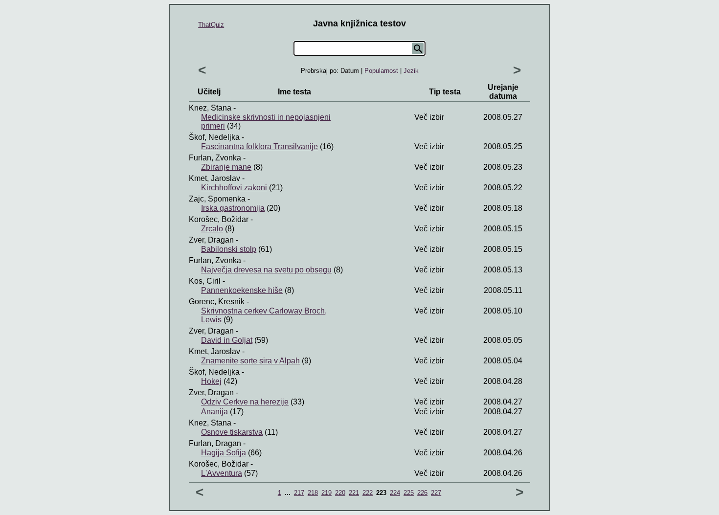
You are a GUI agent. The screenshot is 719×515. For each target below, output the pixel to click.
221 (354, 492)
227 (436, 492)
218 (313, 492)
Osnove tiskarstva (232, 432)
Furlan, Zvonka (215, 158)
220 (340, 492)
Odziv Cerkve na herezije (245, 402)
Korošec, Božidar (218, 219)
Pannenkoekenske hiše (242, 290)
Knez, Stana (210, 108)
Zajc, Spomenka (217, 199)
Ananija (214, 411)
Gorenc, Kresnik (217, 301)
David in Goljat (226, 340)
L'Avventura (221, 473)
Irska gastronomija (233, 208)
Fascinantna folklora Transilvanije (259, 146)
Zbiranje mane (226, 167)
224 (395, 492)
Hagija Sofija (223, 452)
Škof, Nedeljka (214, 137)
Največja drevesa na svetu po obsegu (266, 270)
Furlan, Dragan (215, 443)
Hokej (211, 381)
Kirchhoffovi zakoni (234, 187)
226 (422, 492)
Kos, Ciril (205, 281)
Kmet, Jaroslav (214, 178)
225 (409, 492)
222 (367, 492)
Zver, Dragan (211, 240)
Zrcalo (212, 228)
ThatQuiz (211, 24)
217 (299, 492)
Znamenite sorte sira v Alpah (250, 361)
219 (326, 492)
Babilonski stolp (228, 249)
